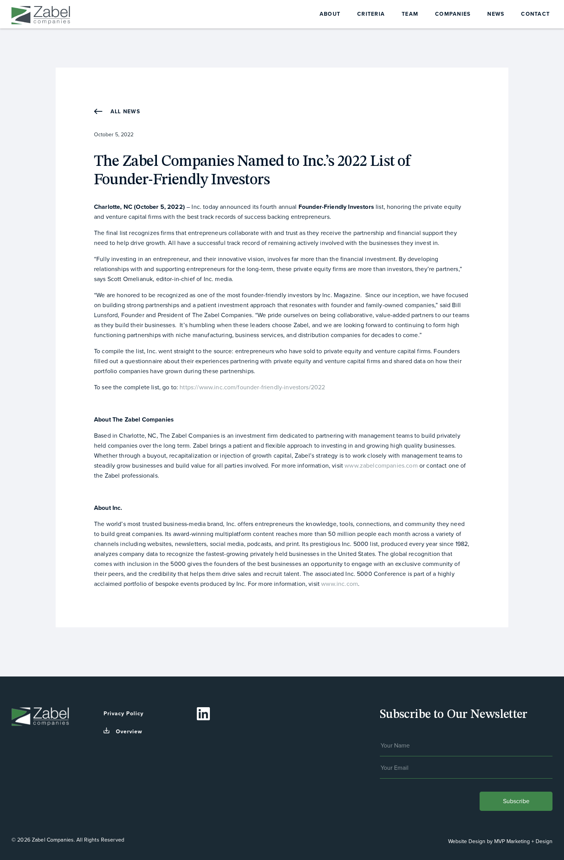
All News (124, 112)
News (495, 14)
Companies (452, 14)
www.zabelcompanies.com (381, 465)
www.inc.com (339, 583)
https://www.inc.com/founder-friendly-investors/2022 (252, 387)
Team (410, 14)
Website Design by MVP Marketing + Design (500, 841)
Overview (129, 732)
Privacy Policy (123, 714)
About (330, 14)
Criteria (371, 14)
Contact (535, 14)
